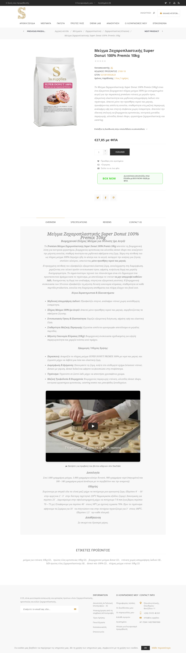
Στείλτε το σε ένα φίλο (110, 168)
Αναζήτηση (154, 13)
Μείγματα (46, 23)
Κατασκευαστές (100, 627)
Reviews (107, 222)
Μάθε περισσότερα (161, 647)
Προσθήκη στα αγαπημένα (112, 161)
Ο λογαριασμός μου (84, 3)
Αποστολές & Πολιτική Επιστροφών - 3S (103, 604)
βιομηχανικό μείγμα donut (102, 560)
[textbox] (144, 13)
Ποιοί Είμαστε (99, 622)
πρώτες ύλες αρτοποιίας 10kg (68, 560)
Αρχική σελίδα (27, 23)
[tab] (50, 222)
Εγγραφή (74, 609)
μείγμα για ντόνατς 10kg (35, 560)
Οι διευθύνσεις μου (124, 607)
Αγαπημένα (121, 621)
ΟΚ (145, 648)
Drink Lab (95, 23)
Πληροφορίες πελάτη (125, 603)
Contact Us (135, 222)
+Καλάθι (120, 152)
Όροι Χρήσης (99, 617)
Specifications (79, 222)
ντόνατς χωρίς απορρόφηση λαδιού (139, 560)
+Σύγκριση (105, 165)
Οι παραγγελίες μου (125, 612)
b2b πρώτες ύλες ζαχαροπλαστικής (63, 563)
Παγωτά (61, 23)
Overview (50, 222)
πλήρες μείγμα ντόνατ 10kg (122, 563)
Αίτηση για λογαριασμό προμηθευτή (126, 627)
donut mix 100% (95, 563)
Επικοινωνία (160, 23)
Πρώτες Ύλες (77, 23)
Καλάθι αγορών (123, 617)
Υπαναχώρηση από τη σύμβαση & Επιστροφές (103, 611)
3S (112, 67)
